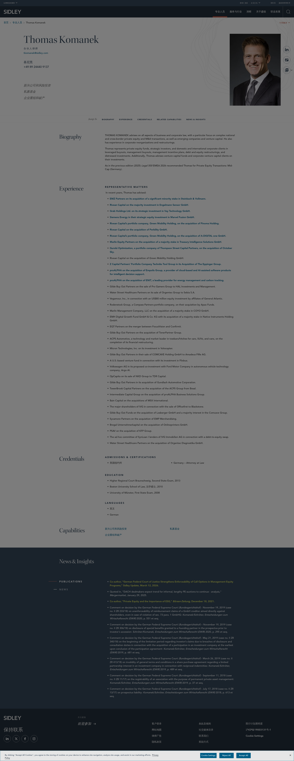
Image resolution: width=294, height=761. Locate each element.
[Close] (290, 755)
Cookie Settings (208, 755)
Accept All (243, 755)
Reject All (226, 755)
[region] (147, 756)
